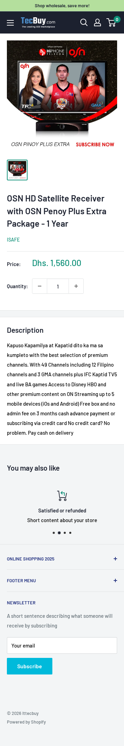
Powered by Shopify (26, 722)
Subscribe (29, 666)
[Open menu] (10, 23)
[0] (111, 22)
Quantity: (17, 286)
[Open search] (84, 22)
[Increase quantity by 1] (76, 286)
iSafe (13, 240)
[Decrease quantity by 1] (39, 286)
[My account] (97, 22)
